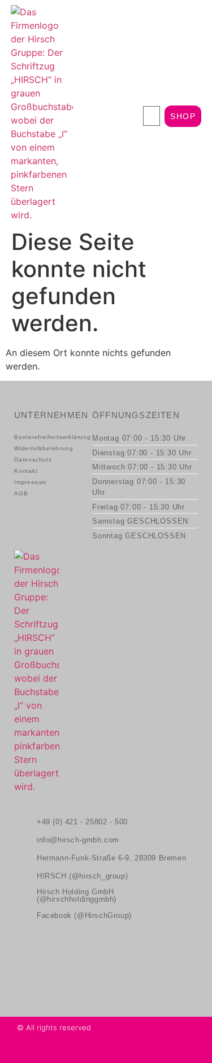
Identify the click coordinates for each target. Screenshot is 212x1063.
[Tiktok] (41, 1051)
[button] (151, 116)
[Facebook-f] (59, 1051)
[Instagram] (23, 1051)
